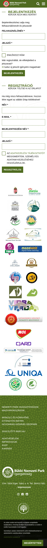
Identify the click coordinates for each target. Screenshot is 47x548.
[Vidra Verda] (23, 305)
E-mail (6, 117)
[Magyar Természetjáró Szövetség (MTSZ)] (15, 384)
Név (5, 105)
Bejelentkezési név (15, 129)
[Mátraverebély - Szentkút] (23, 319)
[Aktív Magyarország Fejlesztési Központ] (34, 191)
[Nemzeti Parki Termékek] (13, 234)
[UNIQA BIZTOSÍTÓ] (23, 372)
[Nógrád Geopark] (33, 206)
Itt (3, 67)
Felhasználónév (13, 31)
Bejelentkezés (13, 73)
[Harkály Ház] (15, 292)
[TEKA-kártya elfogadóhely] (9, 249)
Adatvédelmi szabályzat (12, 537)
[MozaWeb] (30, 249)
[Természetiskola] (33, 234)
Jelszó (7, 43)
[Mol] (23, 334)
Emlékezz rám (15, 55)
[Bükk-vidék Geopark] (15, 277)
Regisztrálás (12, 169)
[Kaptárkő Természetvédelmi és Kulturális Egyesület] (31, 220)
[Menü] (43, 3)
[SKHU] (23, 350)
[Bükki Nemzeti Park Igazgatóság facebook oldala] (22, 494)
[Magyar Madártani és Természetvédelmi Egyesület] (15, 220)
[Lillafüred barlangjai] (31, 292)
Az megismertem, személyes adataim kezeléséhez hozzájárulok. (26, 158)
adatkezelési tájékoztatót (27, 153)
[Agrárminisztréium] (15, 191)
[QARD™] (23, 344)
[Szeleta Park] (31, 277)
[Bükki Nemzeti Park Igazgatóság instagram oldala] (18, 494)
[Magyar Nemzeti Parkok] (15, 206)
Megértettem (32, 543)
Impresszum (24, 487)
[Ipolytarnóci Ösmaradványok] (31, 263)
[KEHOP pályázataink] (23, 361)
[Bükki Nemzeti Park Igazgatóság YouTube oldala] (27, 494)
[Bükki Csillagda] (15, 263)
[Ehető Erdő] (31, 384)
